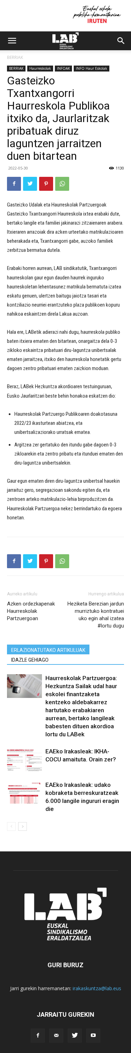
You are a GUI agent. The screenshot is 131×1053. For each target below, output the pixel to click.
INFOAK (63, 68)
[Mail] (56, 1036)
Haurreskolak (40, 68)
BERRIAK (15, 57)
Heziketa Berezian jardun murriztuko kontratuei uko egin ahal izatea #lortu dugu (95, 615)
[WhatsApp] (62, 184)
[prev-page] (11, 826)
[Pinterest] (46, 184)
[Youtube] (93, 1036)
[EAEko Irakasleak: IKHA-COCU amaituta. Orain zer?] (24, 759)
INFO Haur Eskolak (91, 68)
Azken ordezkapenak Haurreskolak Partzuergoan (31, 611)
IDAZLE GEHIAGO (30, 660)
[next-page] (22, 826)
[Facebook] (14, 184)
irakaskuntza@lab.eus (97, 988)
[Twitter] (30, 184)
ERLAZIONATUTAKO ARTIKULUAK (48, 650)
